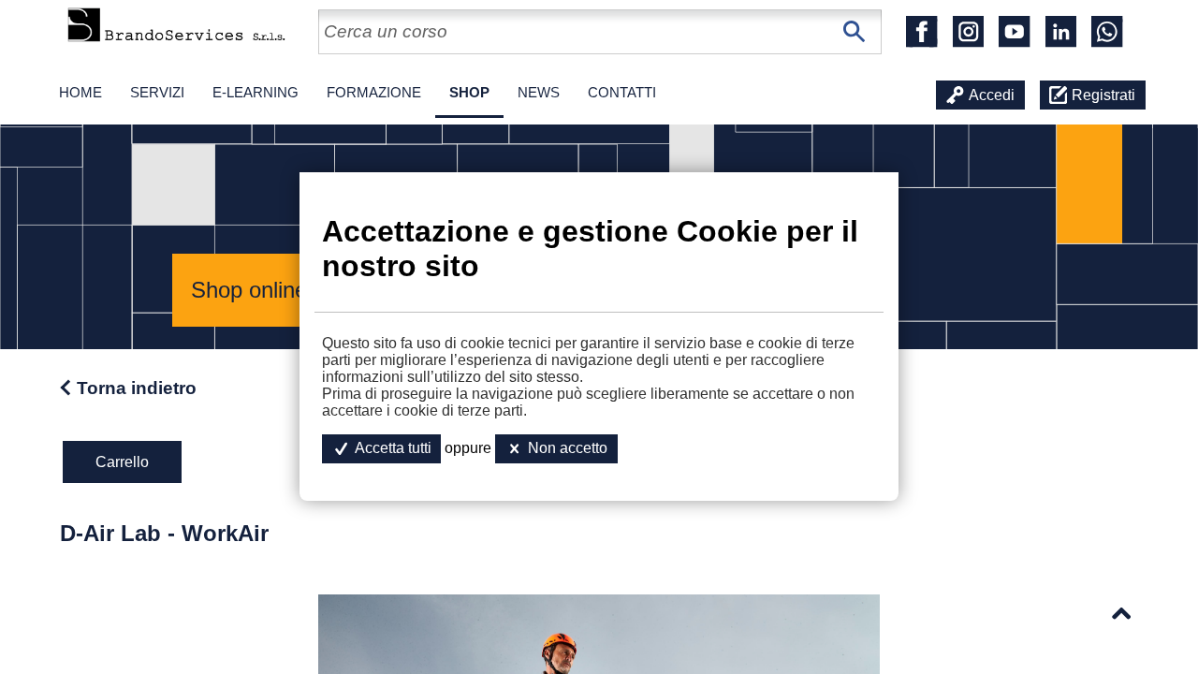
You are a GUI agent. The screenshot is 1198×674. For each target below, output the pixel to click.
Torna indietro (137, 388)
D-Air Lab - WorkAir (164, 533)
